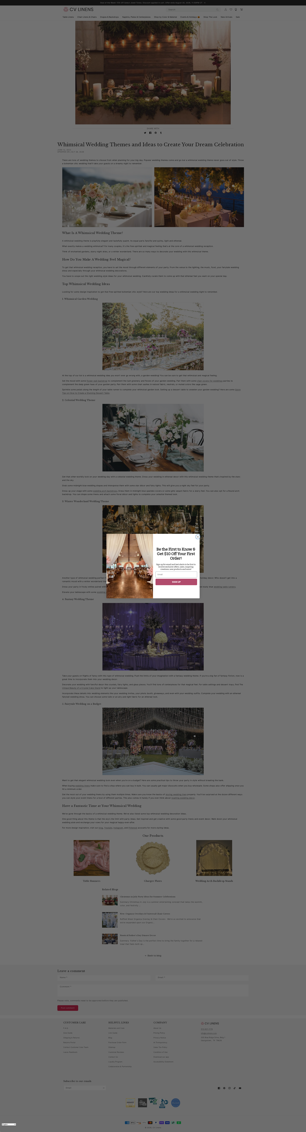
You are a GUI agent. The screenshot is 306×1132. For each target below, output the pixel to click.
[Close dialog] (197, 536)
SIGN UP (176, 581)
